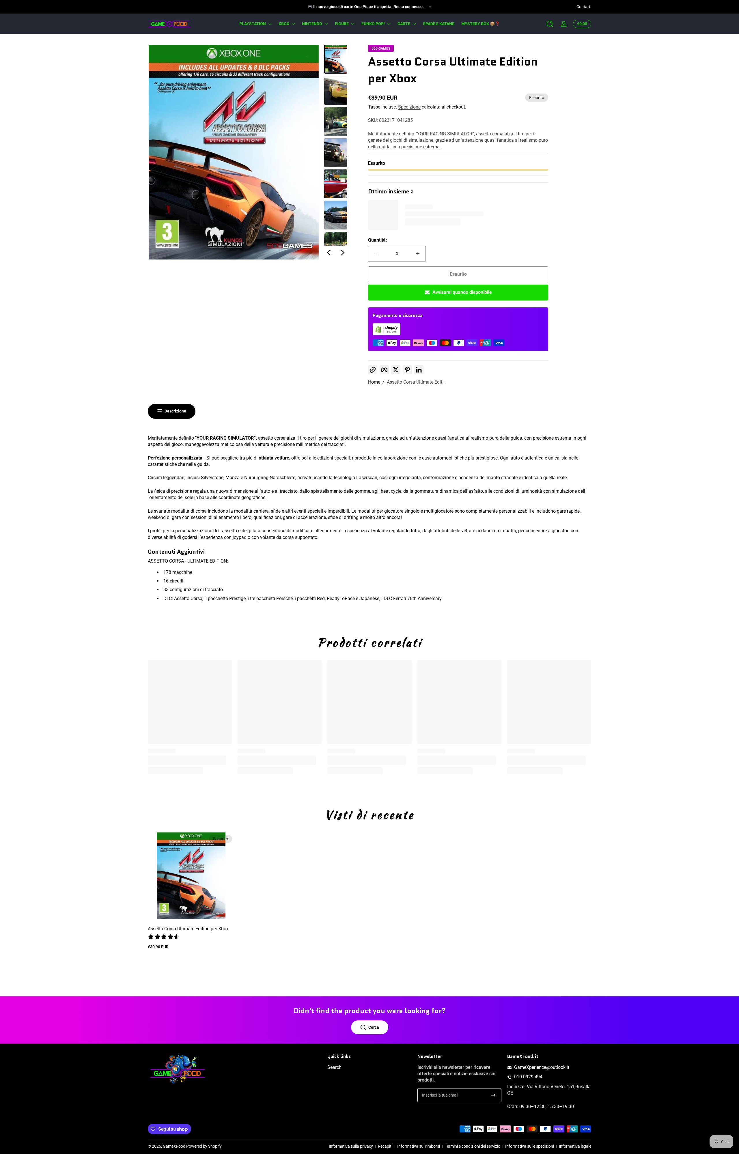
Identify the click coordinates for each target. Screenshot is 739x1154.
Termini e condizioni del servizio (472, 1146)
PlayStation (252, 23)
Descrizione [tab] (175, 411)
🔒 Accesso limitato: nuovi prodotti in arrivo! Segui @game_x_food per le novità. (365, 6)
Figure (342, 23)
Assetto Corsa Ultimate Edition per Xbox (188, 928)
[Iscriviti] (493, 1095)
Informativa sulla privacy (351, 1146)
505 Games (381, 48)
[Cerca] (549, 23)
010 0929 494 (528, 1077)
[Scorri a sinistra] (329, 252)
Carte (404, 23)
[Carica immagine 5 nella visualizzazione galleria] (335, 183)
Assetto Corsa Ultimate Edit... (416, 382)
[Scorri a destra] (343, 252)
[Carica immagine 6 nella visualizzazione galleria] (335, 215)
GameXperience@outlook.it (541, 1067)
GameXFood (174, 1146)
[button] (550, 24)
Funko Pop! (373, 23)
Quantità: (377, 240)
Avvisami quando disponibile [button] (462, 292)
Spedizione (409, 107)
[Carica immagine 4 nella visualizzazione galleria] (335, 152)
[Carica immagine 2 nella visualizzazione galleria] (335, 90)
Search (334, 1067)
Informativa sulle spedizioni (529, 1146)
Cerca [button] (373, 1027)
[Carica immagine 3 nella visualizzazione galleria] (335, 121)
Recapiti (385, 1146)
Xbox (284, 23)
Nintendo (312, 23)
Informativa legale (575, 1146)
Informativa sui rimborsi (418, 1146)
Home (374, 382)
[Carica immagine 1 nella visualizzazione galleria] (335, 59)
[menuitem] (369, 1067)
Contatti (583, 6)
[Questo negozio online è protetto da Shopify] (386, 333)
